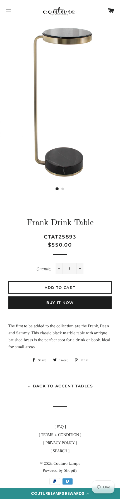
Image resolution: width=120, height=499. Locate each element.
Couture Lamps (67, 463)
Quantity (44, 268)
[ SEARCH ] (60, 450)
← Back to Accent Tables (60, 386)
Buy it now (60, 302)
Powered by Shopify (60, 470)
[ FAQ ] (60, 426)
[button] (60, 493)
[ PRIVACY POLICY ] (60, 442)
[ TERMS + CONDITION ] (60, 434)
